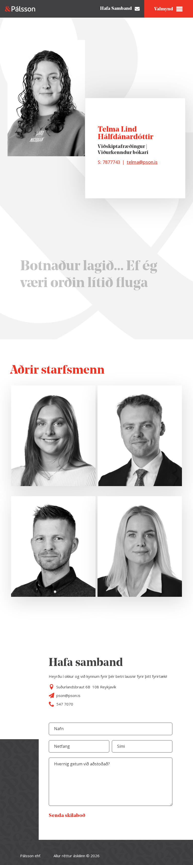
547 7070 (64, 703)
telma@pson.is (142, 162)
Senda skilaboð (67, 815)
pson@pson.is (68, 695)
